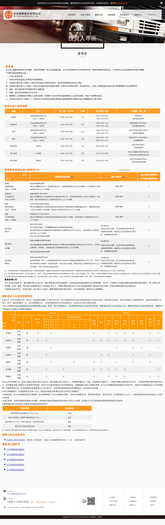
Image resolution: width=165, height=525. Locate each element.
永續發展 (111, 15)
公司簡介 (72, 15)
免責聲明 (153, 497)
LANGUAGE (151, 14)
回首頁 (152, 505)
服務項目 (99, 15)
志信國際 (22, 15)
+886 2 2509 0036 (18, 502)
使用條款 (153, 501)
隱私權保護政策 (121, 3)
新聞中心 (138, 15)
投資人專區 (85, 15)
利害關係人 (125, 15)
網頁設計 (93, 517)
